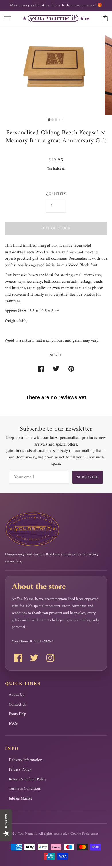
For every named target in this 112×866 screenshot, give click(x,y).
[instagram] (50, 657)
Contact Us (18, 705)
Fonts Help (17, 714)
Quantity (56, 194)
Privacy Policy (20, 770)
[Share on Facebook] (40, 369)
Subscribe (87, 477)
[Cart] (105, 18)
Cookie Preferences (84, 833)
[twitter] (34, 657)
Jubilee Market (20, 799)
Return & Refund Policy (27, 779)
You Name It (27, 833)
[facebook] (18, 657)
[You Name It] (56, 18)
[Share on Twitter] (56, 369)
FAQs (13, 724)
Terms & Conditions (25, 789)
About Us (16, 695)
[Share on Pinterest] (71, 369)
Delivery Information (25, 760)
